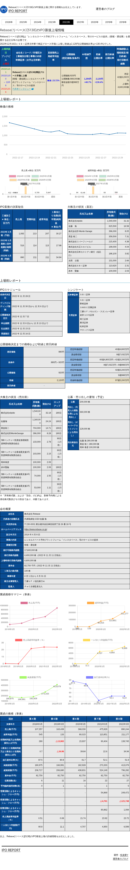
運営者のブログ (105, 9)
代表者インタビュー (22, 89)
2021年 (80, 22)
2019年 (109, 22)
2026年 (9, 22)
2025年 (23, 22)
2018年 (123, 22)
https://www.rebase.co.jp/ (35, 529)
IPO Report (17, 11)
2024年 (37, 22)
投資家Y (124, 855)
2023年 (52, 22)
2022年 (66, 22)
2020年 (95, 22)
